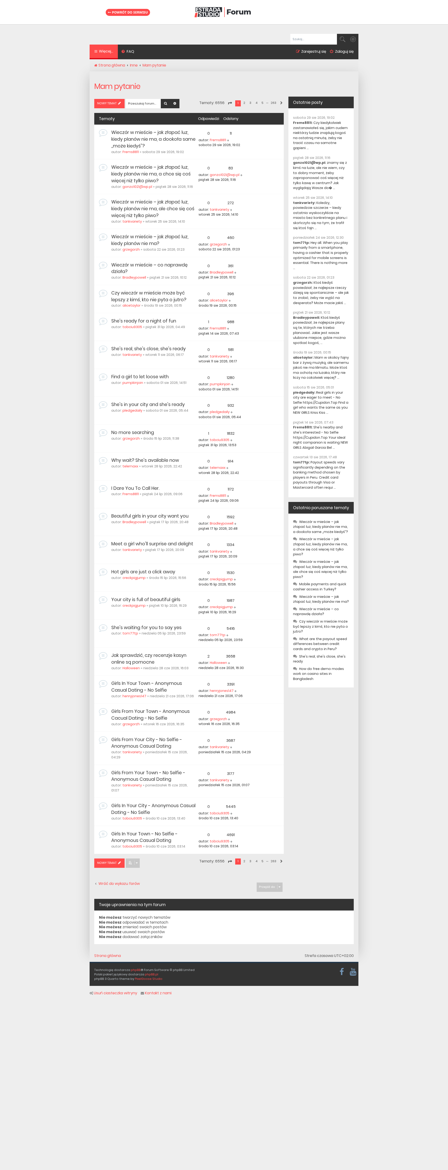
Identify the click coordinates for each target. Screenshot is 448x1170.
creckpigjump (134, 577)
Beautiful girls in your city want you (150, 516)
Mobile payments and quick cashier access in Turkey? (319, 587)
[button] (230, 103)
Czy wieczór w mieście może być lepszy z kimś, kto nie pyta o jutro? (148, 296)
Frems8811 (130, 152)
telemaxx (130, 466)
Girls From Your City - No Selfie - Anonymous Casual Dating (146, 743)
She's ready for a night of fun (143, 321)
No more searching (132, 432)
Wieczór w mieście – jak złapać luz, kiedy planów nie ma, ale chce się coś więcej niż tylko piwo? (152, 209)
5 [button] (262, 103)
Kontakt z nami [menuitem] (158, 993)
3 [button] (250, 103)
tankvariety (132, 221)
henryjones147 (134, 696)
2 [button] (244, 103)
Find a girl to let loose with (140, 377)
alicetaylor (131, 305)
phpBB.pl (151, 974)
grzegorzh (131, 249)
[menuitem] (128, 52)
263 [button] (273, 103)
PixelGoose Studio (148, 979)
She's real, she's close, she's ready (148, 349)
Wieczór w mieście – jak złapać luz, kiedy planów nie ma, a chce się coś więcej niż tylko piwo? (151, 174)
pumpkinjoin (132, 382)
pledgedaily (132, 410)
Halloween (131, 668)
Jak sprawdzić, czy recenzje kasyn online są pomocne (148, 658)
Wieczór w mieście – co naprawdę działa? (316, 612)
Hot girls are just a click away (143, 572)
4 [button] (257, 103)
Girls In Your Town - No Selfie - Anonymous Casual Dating (144, 837)
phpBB (136, 970)
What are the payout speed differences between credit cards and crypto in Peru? (320, 644)
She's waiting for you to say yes (146, 627)
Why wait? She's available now (145, 460)
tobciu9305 (132, 327)
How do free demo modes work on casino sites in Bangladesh (318, 673)
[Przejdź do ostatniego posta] (228, 140)
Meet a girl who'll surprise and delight (152, 544)
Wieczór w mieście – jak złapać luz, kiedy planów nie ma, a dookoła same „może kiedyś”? (153, 139)
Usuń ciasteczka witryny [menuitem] (115, 993)
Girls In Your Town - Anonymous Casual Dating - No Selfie (146, 686)
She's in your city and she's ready (148, 404)
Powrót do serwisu (129, 12)
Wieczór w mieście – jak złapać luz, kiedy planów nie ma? (149, 240)
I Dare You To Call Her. (135, 488)
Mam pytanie (117, 86)
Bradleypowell (134, 277)
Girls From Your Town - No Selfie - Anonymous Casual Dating (148, 776)
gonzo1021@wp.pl (137, 186)
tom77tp (130, 633)
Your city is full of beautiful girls (145, 599)
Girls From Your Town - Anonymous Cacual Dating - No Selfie (150, 714)
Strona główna (107, 955)
